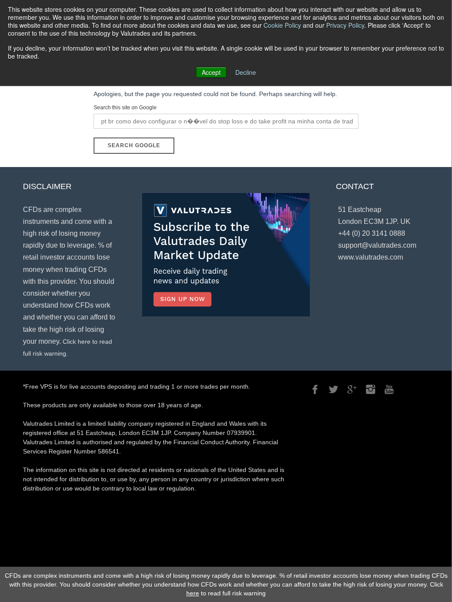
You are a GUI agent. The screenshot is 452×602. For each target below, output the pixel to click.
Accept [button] (211, 72)
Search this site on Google (125, 107)
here (192, 593)
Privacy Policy (345, 25)
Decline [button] (245, 72)
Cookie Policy (282, 25)
